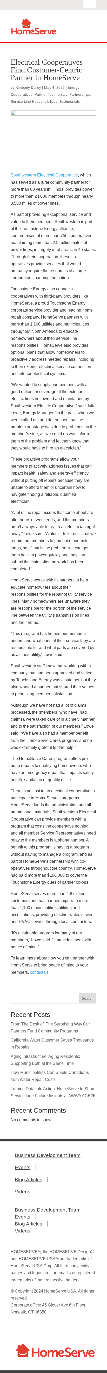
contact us (39, 972)
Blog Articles (28, 1179)
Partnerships (79, 94)
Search (87, 998)
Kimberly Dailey (28, 87)
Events (22, 1167)
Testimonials (69, 101)
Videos (22, 1191)
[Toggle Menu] (89, 32)
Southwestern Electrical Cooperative (44, 175)
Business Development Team (48, 1155)
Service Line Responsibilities (34, 101)
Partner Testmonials (51, 94)
